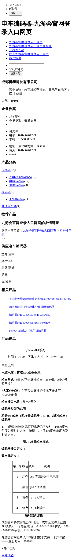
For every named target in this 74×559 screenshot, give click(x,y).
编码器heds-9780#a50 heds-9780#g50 (29, 314)
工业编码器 (16, 199)
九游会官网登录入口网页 (26, 42)
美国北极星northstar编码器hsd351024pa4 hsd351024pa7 (40, 298)
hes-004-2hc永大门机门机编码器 (27, 330)
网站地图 (8, 555)
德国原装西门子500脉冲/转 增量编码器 (31, 306)
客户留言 (15, 58)
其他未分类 (9, 206)
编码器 (6, 192)
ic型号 (13, 8)
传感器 (6, 170)
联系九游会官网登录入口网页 (29, 54)
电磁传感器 (16, 181)
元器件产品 (16, 50)
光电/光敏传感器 (20, 177)
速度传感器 (16, 185)
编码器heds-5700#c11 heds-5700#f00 (29, 322)
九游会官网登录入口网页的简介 (30, 46)
